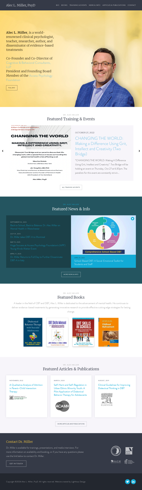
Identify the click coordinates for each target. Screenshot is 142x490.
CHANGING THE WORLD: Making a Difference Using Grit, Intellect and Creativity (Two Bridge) (101, 146)
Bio (57, 5)
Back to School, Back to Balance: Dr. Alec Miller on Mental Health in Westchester (35, 227)
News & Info (94, 5)
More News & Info (71, 274)
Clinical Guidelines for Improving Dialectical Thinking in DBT (114, 386)
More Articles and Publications (71, 424)
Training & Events (78, 5)
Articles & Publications (114, 5)
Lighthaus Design (78, 481)
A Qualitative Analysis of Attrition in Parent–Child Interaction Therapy (26, 388)
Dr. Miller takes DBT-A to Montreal (27, 237)
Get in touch (16, 463)
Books (64, 5)
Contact (132, 5)
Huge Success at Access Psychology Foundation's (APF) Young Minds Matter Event (37, 247)
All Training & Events (71, 187)
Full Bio (11, 88)
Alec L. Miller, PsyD (20, 5)
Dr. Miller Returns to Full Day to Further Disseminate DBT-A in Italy (36, 258)
